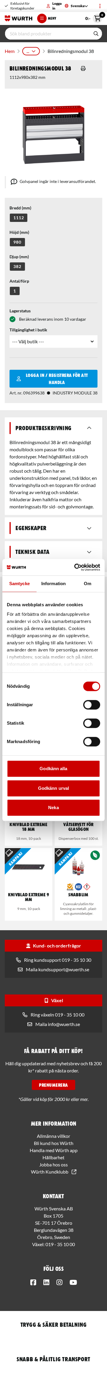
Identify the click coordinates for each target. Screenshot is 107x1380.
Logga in (57, 5)
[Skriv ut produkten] (83, 68)
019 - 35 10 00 (60, 1244)
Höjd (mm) (19, 232)
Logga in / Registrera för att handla (57, 378)
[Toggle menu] (100, 6)
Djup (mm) (19, 256)
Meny (52, 18)
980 (17, 242)
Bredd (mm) (20, 207)
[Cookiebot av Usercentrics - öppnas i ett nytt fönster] (75, 567)
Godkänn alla (53, 768)
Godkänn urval (53, 788)
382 (17, 266)
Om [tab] (87, 583)
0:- (93, 17)
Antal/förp (19, 280)
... (27, 51)
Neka (53, 807)
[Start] (18, 18)
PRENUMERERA (53, 1085)
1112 (18, 217)
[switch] (91, 704)
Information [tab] (53, 583)
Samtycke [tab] (19, 583)
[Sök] (96, 34)
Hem (10, 51)
